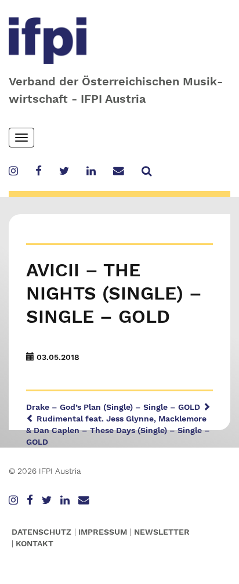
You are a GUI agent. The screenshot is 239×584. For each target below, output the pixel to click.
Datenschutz (41, 531)
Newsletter (162, 531)
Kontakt (34, 543)
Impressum (102, 531)
